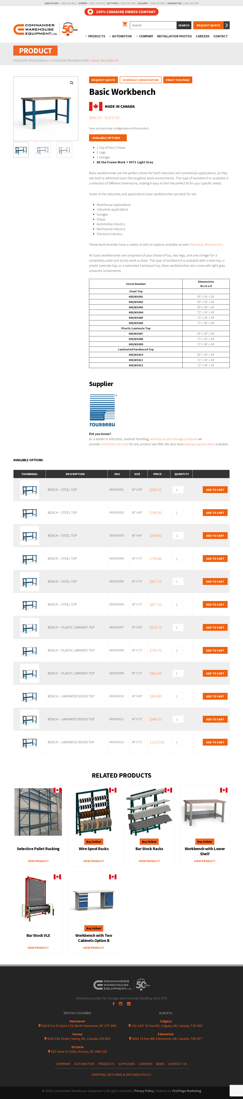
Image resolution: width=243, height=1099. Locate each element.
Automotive (122, 36)
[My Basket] (124, 24)
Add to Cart (215, 490)
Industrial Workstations (31, 60)
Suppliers (126, 1064)
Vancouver (77, 1021)
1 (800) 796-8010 (96, 3)
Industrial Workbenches (70, 60)
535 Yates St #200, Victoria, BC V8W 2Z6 (78, 1051)
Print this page (178, 80)
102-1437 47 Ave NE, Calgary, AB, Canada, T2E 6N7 (167, 1025)
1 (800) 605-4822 (68, 3)
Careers (203, 36)
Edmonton (166, 1034)
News (160, 1064)
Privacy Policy (144, 1091)
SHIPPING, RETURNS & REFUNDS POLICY (121, 1074)
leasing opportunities (199, 444)
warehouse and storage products (173, 439)
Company (146, 36)
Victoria (77, 1047)
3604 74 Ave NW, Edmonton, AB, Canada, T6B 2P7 (166, 1038)
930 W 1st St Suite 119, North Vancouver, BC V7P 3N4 (78, 1025)
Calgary (166, 1021)
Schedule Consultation (140, 80)
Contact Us (177, 1064)
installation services (114, 444)
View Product (38, 861)
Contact (220, 36)
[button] (71, 82)
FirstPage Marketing (186, 1091)
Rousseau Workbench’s (206, 244)
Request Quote (208, 25)
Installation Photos (174, 36)
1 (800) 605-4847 (157, 3)
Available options (106, 138)
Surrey (77, 1034)
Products (96, 36)
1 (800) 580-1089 (191, 3)
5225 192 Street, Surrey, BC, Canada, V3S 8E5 (78, 1038)
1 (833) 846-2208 (127, 3)
